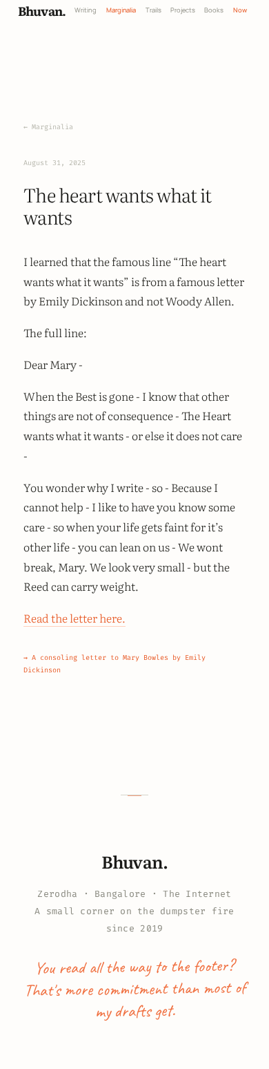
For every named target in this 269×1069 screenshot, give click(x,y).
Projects (182, 10)
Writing (85, 10)
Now (240, 10)
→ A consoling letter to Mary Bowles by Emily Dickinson (114, 663)
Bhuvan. (42, 10)
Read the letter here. (74, 617)
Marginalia (121, 10)
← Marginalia (48, 126)
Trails (153, 10)
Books (213, 10)
